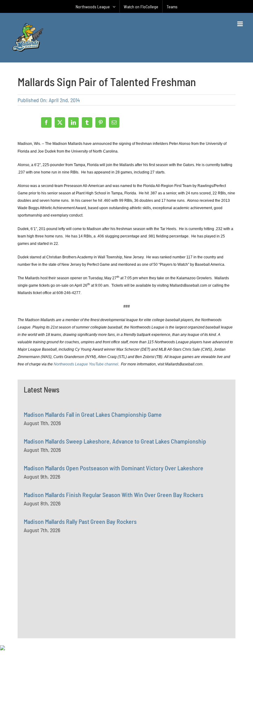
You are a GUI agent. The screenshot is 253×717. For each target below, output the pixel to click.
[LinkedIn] (73, 122)
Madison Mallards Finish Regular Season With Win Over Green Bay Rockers (113, 494)
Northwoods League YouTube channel (86, 364)
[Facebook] (46, 122)
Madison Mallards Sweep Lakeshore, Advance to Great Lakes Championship (115, 441)
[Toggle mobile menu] (240, 24)
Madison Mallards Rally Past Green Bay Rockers (80, 521)
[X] (60, 122)
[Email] (114, 122)
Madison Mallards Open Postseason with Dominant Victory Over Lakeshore (113, 468)
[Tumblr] (87, 122)
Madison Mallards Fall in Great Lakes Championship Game (93, 414)
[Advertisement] (70, 599)
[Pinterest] (100, 122)
